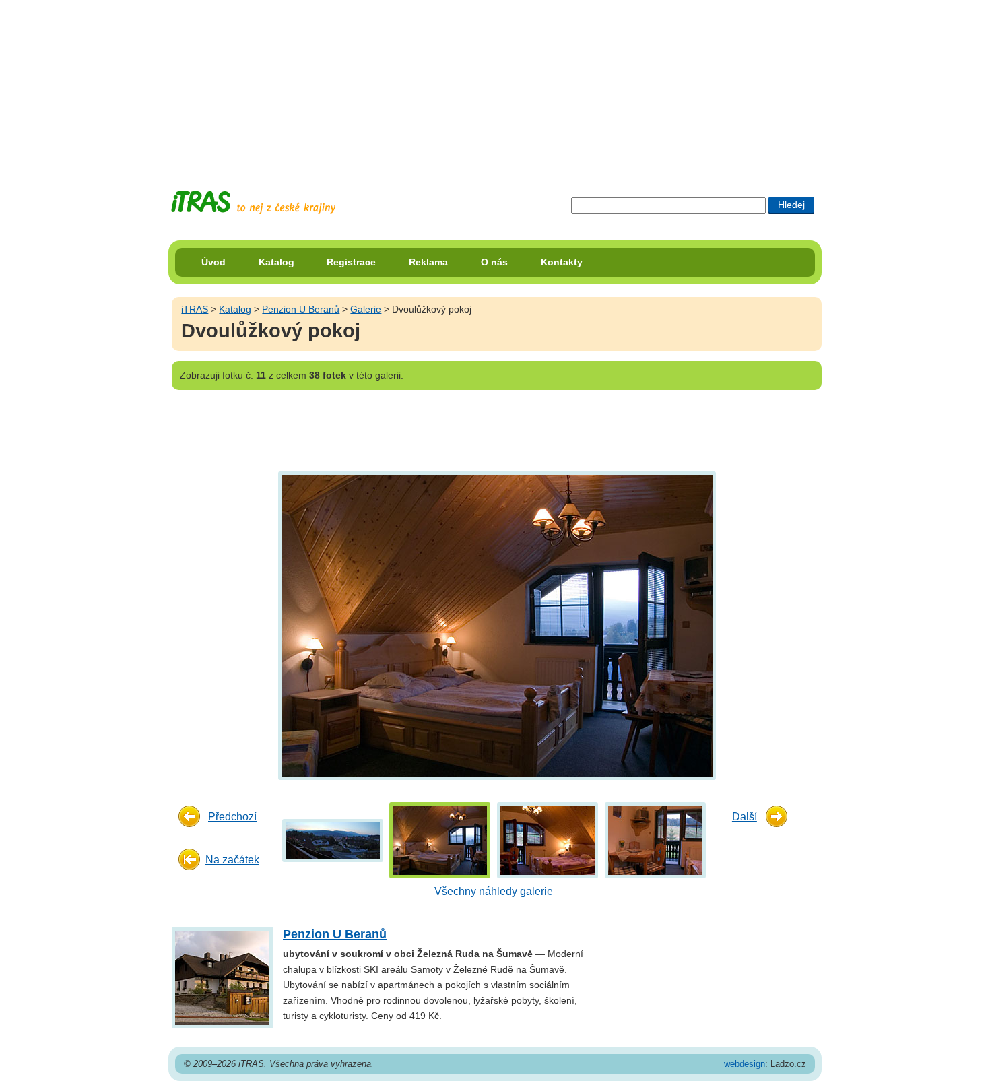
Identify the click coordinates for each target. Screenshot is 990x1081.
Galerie (365, 309)
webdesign (744, 1064)
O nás (494, 262)
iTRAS (194, 309)
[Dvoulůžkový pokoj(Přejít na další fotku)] (495, 624)
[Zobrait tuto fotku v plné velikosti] (333, 839)
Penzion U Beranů (300, 309)
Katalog (276, 262)
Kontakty (562, 262)
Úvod (213, 262)
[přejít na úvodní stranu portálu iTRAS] (253, 202)
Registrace (351, 262)
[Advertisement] (495, 84)
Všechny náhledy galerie (493, 891)
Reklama (428, 262)
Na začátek (232, 859)
